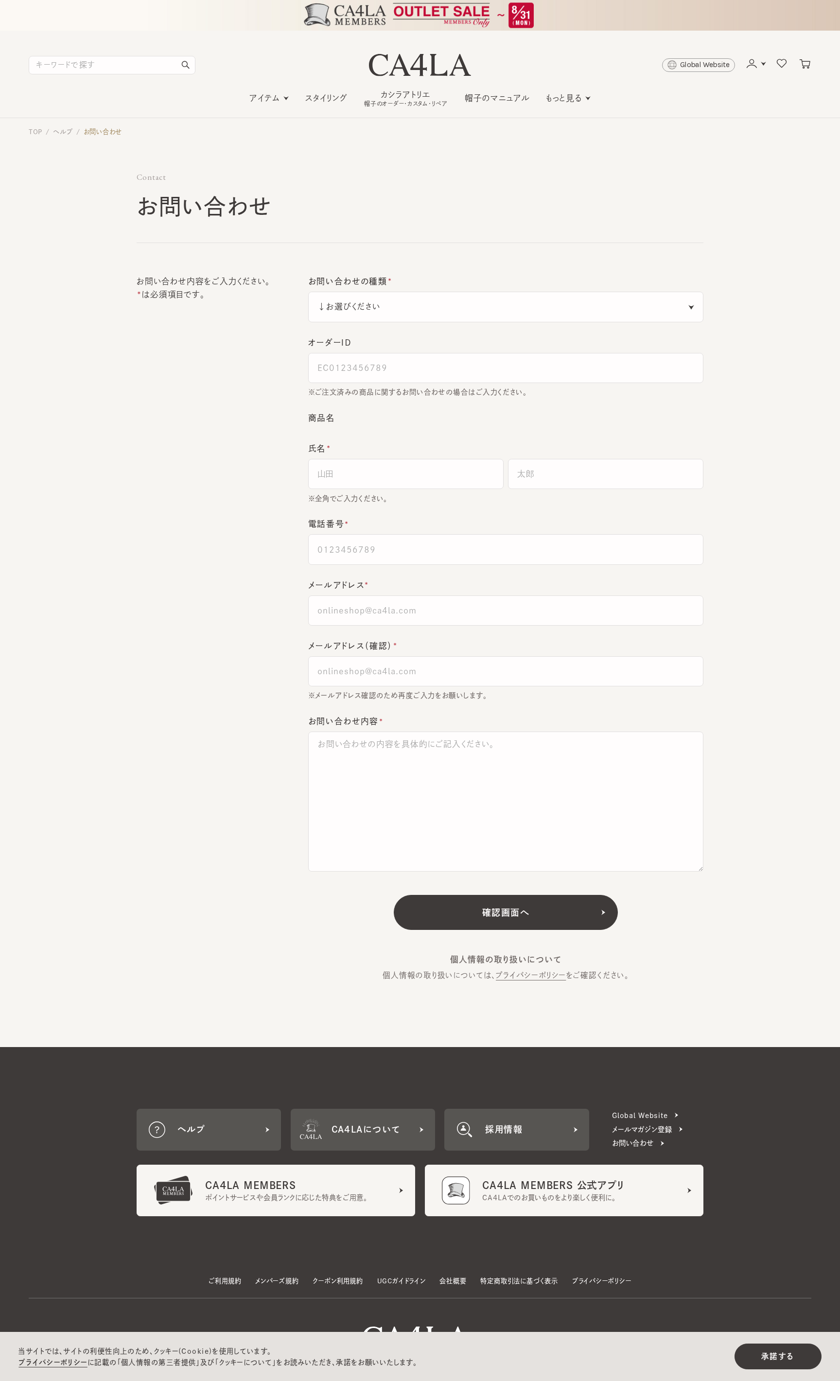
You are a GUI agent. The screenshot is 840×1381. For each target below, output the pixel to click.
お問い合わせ (103, 131)
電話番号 (326, 524)
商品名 (321, 418)
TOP (35, 131)
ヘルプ (62, 131)
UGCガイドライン (401, 1280)
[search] (185, 65)
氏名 (317, 448)
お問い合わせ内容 (343, 721)
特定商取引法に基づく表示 (519, 1280)
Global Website (640, 1115)
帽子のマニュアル (497, 98)
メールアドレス (336, 585)
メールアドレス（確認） (350, 646)
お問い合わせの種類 (347, 281)
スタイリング (326, 98)
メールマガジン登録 (642, 1129)
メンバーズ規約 (277, 1280)
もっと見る (564, 98)
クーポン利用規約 (338, 1280)
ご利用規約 (225, 1280)
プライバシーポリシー (531, 975)
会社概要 (452, 1280)
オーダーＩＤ (330, 342)
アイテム (264, 98)
